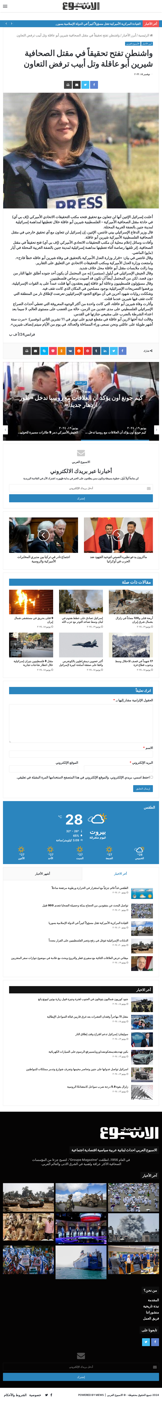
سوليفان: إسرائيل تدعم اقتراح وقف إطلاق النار (101, 1034)
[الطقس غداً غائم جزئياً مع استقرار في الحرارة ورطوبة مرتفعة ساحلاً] (142, 893)
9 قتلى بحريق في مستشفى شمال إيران (33, 620)
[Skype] (44, 351)
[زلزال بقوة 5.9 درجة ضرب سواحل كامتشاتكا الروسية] (142, 1092)
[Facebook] (94, 85)
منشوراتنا (152, 1312)
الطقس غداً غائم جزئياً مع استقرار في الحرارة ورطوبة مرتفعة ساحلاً (90, 888)
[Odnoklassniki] (62, 351)
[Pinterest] (88, 351)
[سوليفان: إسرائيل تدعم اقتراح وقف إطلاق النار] (142, 1039)
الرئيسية (144, 35)
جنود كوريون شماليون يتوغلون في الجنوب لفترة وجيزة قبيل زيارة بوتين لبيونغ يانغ (83, 999)
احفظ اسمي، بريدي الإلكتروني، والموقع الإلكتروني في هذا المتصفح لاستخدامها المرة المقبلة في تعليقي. (83, 777)
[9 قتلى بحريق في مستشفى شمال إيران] (31, 602)
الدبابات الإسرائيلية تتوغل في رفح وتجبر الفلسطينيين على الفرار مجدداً (88, 940)
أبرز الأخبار (129, 35)
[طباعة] (68, 85)
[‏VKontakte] (70, 351)
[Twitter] (85, 85)
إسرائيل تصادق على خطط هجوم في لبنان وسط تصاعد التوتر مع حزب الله (82, 620)
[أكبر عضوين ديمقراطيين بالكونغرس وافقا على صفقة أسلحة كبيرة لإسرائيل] (81, 645)
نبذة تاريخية (151, 1306)
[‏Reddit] (79, 351)
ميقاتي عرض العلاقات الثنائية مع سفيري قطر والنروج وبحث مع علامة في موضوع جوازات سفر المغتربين (69, 958)
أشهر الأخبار (42, 873)
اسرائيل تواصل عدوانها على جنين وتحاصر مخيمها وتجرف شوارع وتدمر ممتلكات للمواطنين (77, 1069)
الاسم (148, 748)
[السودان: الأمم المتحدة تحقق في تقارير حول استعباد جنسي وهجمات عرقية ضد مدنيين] (28, 1227)
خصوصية (35, 1395)
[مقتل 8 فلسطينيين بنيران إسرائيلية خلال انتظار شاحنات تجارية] (31, 645)
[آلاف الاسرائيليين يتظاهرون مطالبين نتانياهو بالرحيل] (28, 1260)
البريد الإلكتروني (141, 762)
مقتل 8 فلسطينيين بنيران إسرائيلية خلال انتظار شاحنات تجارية (33, 663)
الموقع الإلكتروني (67, 762)
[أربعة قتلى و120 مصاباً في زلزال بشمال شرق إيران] (131, 602)
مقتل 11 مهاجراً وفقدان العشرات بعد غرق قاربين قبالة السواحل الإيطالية (87, 1017)
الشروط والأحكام (15, 1395)
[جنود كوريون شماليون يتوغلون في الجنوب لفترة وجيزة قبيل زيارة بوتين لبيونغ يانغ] (142, 1004)
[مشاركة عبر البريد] (77, 85)
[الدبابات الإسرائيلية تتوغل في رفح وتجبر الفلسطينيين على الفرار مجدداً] (142, 946)
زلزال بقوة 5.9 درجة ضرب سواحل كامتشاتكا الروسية (97, 1087)
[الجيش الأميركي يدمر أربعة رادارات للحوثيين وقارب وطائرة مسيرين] (81, 1262)
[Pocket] (53, 351)
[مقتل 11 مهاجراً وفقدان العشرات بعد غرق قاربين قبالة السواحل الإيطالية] (142, 1022)
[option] (86, 430)
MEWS (100, 1394)
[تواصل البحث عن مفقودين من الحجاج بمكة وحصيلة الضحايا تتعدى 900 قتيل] (142, 911)
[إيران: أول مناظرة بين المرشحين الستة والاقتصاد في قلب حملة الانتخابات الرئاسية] (81, 1228)
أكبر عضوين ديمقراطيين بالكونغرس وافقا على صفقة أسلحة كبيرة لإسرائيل (81, 663)
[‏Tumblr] (96, 351)
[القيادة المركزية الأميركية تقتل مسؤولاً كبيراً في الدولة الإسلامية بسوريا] (142, 928)
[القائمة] (5, 6)
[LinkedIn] (105, 351)
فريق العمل (151, 1318)
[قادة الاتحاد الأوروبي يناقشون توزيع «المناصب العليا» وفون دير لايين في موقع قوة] (133, 1260)
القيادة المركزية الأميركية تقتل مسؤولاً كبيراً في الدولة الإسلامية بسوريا (88, 923)
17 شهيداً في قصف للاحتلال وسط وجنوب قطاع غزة (134, 663)
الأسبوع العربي (132, 43)
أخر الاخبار (120, 873)
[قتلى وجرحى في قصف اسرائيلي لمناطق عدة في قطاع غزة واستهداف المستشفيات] (133, 1227)
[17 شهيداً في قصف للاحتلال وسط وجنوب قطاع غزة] (131, 645)
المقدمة (153, 1300)
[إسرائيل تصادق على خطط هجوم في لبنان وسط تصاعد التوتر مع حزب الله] (81, 602)
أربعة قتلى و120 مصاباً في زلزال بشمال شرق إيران (134, 620)
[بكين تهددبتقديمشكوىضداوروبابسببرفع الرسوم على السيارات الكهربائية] (142, 1057)
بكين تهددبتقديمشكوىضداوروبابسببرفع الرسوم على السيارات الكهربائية (88, 1052)
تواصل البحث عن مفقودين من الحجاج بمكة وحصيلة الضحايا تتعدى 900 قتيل (85, 905)
